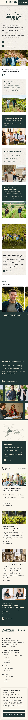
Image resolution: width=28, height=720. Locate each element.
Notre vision (9, 271)
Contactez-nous (9, 618)
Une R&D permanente (8, 668)
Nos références (7, 683)
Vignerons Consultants (11, 650)
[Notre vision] (14, 236)
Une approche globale (8, 667)
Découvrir (9, 460)
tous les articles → (21, 469)
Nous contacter (18, 655)
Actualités (17, 652)
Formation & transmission (8, 646)
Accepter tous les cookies (14, 710)
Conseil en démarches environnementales (13, 642)
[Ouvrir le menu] (3, 2)
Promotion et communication (9, 644)
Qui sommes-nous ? (10, 46)
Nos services (7, 75)
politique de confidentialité (10, 707)
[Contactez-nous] (19, 2)
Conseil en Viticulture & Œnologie (10, 640)
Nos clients (5, 674)
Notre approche (9, 42)
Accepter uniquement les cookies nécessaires (14, 715)
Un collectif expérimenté (10, 381)
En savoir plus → (7, 505)
